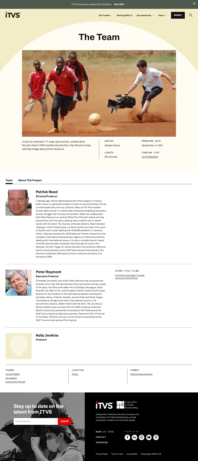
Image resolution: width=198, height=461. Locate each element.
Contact (101, 437)
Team (9, 180)
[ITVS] (13, 14)
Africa (75, 374)
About (161, 15)
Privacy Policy (102, 454)
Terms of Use (117, 454)
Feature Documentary (141, 374)
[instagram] (141, 437)
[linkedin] (134, 437)
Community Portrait (15, 381)
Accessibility (132, 454)
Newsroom (102, 442)
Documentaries (144, 15)
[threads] (156, 437)
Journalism (11, 378)
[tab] (9, 181)
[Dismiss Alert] (194, 3)
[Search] (190, 15)
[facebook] (127, 437)
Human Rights (13, 374)
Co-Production (150, 156)
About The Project (30, 180)
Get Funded (104, 15)
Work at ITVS (105, 431)
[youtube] (149, 437)
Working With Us (124, 15)
